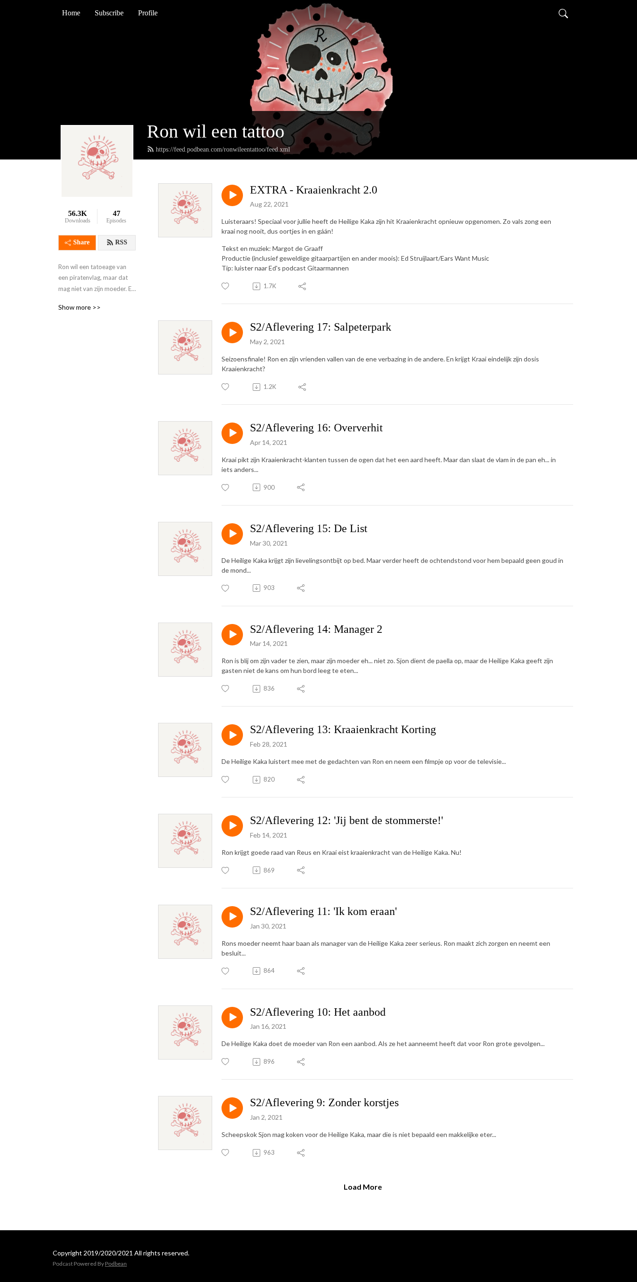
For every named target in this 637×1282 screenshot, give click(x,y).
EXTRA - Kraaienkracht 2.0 (313, 190)
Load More (363, 1186)
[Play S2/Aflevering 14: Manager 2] (232, 634)
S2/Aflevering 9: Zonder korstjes (324, 1102)
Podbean (116, 1263)
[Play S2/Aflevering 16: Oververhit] (232, 433)
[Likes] (226, 286)
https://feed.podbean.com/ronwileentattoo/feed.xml (223, 149)
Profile (148, 13)
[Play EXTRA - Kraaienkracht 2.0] (232, 195)
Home (71, 13)
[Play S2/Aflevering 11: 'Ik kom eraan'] (232, 917)
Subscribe (109, 13)
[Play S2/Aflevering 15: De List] (232, 534)
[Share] (303, 286)
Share (81, 242)
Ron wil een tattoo (215, 131)
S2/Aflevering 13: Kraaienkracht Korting (343, 729)
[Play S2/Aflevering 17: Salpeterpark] (232, 332)
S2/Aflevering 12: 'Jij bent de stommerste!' (346, 820)
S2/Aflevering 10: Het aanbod (318, 1012)
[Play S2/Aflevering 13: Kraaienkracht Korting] (232, 735)
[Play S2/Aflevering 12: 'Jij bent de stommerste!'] (232, 826)
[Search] (563, 13)
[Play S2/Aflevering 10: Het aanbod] (232, 1017)
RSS (121, 242)
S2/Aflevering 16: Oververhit (316, 428)
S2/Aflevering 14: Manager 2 (316, 629)
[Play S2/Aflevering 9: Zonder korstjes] (232, 1108)
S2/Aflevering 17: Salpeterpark (320, 327)
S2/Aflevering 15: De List (308, 528)
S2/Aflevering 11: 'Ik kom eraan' (323, 911)
